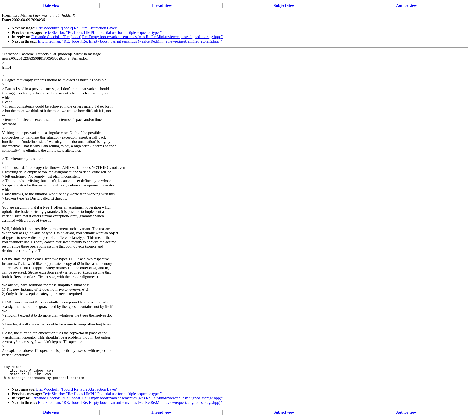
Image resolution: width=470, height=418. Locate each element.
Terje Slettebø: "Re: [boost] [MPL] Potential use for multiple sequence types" (102, 32)
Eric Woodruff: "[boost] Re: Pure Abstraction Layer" (77, 28)
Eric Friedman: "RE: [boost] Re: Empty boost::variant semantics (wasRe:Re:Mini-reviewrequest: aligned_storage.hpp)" (130, 41)
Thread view (161, 5)
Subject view (284, 5)
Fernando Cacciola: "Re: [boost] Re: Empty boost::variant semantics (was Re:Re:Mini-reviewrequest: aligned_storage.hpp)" (127, 37)
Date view (51, 5)
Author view (406, 5)
